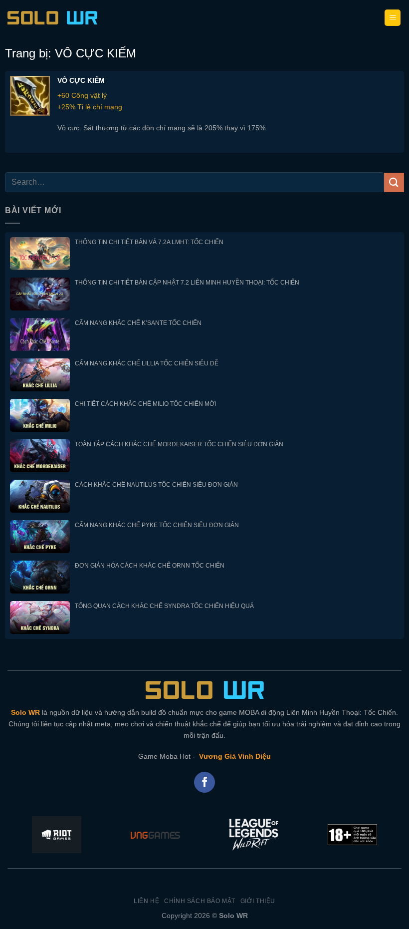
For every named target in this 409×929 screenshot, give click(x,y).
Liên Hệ (146, 901)
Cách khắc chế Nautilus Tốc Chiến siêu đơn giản (156, 484)
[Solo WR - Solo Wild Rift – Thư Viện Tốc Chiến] (52, 17)
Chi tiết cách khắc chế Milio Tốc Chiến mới (145, 403)
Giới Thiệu (257, 901)
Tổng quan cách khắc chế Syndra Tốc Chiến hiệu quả (164, 606)
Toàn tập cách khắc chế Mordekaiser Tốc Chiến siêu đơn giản (179, 444)
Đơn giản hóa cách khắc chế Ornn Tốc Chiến (149, 565)
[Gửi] (394, 182)
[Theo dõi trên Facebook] (204, 782)
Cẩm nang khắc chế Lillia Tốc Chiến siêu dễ (146, 363)
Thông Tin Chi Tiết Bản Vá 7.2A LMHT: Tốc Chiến (149, 242)
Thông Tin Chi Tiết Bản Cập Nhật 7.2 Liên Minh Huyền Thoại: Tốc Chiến (187, 282)
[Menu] (393, 17)
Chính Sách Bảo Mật (199, 901)
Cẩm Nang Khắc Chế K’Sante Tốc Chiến (138, 322)
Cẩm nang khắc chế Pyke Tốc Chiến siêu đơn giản (157, 525)
